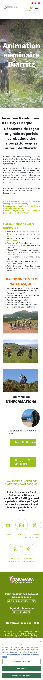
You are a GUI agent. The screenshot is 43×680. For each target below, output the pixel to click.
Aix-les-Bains (9, 631)
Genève (34, 635)
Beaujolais (28, 631)
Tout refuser (21, 668)
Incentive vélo (13, 245)
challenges (12, 241)
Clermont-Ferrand (22, 635)
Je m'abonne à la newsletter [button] (21, 601)
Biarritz (37, 631)
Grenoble (7, 637)
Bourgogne (21, 633)
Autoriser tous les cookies (21, 675)
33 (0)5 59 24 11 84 (22, 461)
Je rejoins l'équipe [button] (21, 612)
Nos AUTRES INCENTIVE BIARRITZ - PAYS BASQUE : (21, 483)
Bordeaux (11, 633)
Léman (25, 637)
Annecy (19, 631)
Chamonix (9, 635)
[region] (21, 659)
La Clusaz (17, 637)
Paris (38, 637)
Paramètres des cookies (22, 661)
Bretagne (31, 633)
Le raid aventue (31, 231)
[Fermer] (40, 641)
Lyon (32, 637)
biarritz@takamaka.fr (25, 442)
